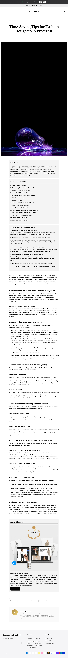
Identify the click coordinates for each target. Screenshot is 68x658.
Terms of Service (49, 643)
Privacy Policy (48, 638)
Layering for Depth (17, 200)
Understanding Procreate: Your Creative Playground (24, 188)
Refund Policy (48, 640)
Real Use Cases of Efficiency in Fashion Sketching (24, 210)
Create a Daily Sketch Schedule (20, 205)
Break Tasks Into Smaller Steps (20, 207)
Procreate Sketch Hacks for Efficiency (21, 192)
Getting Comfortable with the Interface (22, 190)
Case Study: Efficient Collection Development (24, 212)
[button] (34, 2)
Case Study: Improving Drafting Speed (22, 215)
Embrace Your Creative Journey (19, 220)
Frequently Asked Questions (18, 185)
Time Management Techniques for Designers (23, 202)
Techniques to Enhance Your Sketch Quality (22, 195)
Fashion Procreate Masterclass (25, 314)
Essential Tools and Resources (18, 217)
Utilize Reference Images (18, 197)
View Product (15, 589)
